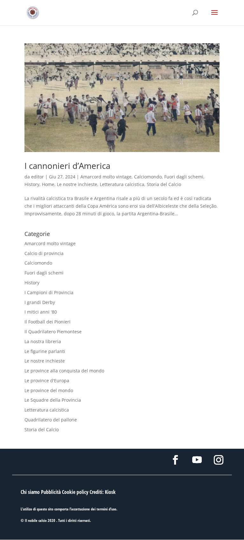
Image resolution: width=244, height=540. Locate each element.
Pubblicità (51, 491)
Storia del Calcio (164, 184)
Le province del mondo (48, 390)
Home (48, 184)
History (31, 184)
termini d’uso (106, 509)
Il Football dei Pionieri (47, 322)
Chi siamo (30, 491)
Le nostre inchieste (77, 184)
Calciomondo (148, 177)
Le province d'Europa (46, 380)
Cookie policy (75, 491)
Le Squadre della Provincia (52, 400)
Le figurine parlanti (44, 351)
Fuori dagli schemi (183, 177)
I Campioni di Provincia (48, 292)
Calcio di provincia (44, 253)
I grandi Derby (39, 302)
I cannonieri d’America (67, 165)
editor (37, 177)
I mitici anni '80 (40, 312)
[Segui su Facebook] (175, 459)
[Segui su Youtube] (197, 459)
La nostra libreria (42, 341)
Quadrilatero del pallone (50, 420)
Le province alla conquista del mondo (64, 371)
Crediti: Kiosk (103, 491)
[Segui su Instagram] (218, 459)
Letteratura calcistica (122, 184)
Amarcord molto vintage (106, 177)
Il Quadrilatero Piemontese (53, 332)
